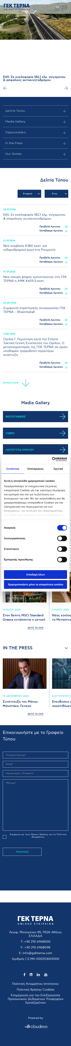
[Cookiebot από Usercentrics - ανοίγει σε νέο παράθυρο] (52, 459)
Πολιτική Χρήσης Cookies (35, 989)
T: (22, 941)
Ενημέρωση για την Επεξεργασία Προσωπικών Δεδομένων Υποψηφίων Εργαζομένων (35, 999)
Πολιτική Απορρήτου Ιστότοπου (35, 984)
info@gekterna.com (37, 953)
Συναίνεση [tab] (12, 468)
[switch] (62, 538)
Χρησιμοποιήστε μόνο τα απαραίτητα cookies (35, 584)
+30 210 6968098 (37, 947)
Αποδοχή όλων (35, 574)
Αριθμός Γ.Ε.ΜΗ (24, 959)
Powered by (35, 1018)
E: (20, 953)
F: (22, 947)
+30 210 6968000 (37, 941)
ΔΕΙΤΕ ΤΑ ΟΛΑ (35, 627)
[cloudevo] (35, 1026)
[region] (35, 288)
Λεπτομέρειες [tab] (35, 468)
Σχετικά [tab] (58, 468)
